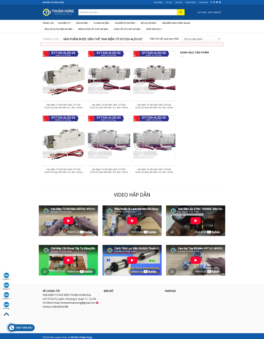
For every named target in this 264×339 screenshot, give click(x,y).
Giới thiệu (158, 2)
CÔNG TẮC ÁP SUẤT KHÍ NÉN (127, 29)
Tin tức (169, 2)
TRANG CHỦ (48, 23)
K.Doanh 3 (6, 299)
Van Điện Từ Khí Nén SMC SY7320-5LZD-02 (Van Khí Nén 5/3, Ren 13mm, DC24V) (109, 172)
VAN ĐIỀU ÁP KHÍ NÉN (125, 23)
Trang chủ (51, 39)
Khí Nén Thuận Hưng (81, 337)
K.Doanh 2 (6, 289)
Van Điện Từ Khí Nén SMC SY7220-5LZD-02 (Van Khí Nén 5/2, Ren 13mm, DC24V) (109, 107)
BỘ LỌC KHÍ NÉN (148, 23)
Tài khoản (203, 2)
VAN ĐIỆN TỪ (64, 23)
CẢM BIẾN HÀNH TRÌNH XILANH (176, 23)
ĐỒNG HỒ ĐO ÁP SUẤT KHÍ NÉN (93, 29)
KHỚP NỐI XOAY (153, 29)
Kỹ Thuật (6, 308)
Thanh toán (190, 2)
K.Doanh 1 (6, 279)
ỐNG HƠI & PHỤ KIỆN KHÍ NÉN (58, 29)
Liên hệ (178, 2)
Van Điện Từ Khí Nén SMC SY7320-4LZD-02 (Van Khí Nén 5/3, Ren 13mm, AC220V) (154, 172)
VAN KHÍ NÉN (82, 23)
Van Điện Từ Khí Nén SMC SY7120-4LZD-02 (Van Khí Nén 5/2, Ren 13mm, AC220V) (63, 172)
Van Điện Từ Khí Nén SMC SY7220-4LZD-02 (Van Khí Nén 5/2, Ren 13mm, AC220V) (154, 107)
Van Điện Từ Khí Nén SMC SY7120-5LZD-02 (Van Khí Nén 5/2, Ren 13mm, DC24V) (63, 107)
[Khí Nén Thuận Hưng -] (58, 12)
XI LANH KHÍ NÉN (101, 23)
